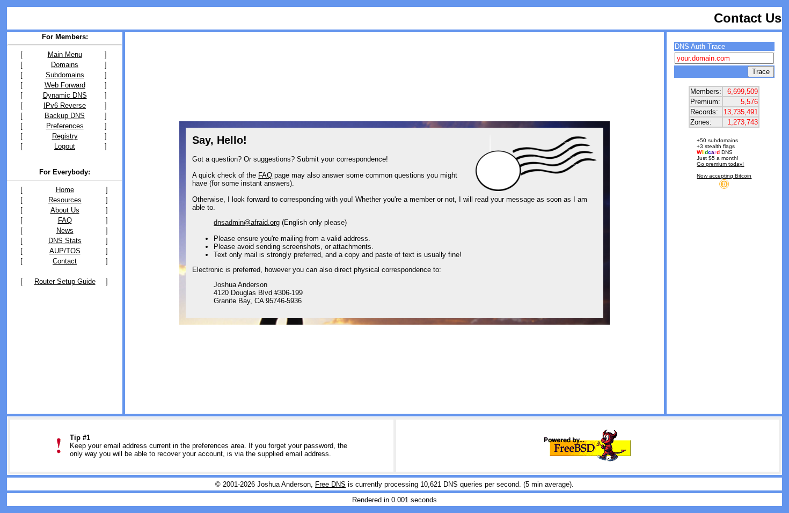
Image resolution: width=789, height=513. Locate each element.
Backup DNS (65, 116)
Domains (64, 65)
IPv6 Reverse (64, 105)
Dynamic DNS (65, 95)
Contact (65, 261)
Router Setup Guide (65, 281)
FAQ (65, 220)
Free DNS (330, 484)
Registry (65, 136)
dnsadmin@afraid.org (247, 222)
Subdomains (65, 75)
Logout (64, 146)
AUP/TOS (65, 251)
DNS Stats (65, 241)
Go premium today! (720, 164)
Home (65, 190)
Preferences (65, 126)
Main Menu (65, 54)
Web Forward (65, 85)
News (65, 230)
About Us (64, 210)
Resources (65, 200)
